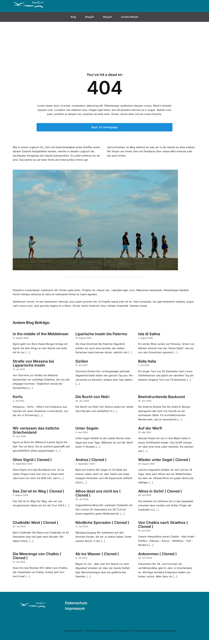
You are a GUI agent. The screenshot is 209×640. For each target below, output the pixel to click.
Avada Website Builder (102, 630)
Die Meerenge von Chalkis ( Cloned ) (37, 556)
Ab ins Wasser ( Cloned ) (97, 554)
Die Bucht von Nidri (92, 397)
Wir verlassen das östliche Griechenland (36, 430)
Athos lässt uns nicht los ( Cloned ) (98, 493)
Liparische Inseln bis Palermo (101, 334)
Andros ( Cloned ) (90, 459)
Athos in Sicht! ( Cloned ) (160, 491)
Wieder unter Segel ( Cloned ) (164, 459)
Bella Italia (147, 361)
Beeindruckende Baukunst (161, 397)
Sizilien (81, 361)
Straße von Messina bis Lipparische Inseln (33, 363)
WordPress (171, 630)
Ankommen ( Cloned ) (157, 554)
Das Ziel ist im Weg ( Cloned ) (38, 491)
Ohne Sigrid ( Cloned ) (32, 459)
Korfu (18, 397)
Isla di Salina (149, 334)
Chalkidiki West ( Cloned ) (35, 522)
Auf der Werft (150, 428)
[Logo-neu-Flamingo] (33, 602)
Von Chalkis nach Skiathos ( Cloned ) (163, 524)
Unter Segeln (87, 428)
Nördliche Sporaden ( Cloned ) (102, 522)
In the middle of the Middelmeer (41, 334)
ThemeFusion (123, 630)
